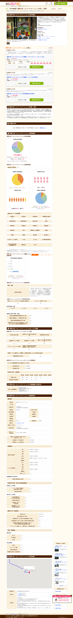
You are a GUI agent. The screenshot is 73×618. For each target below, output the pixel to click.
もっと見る (61, 585)
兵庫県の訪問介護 (58, 608)
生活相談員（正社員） (42, 39)
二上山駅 (19, 594)
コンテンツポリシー (21, 617)
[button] (29, 572)
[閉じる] (71, 595)
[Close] (34, 567)
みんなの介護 (8, 617)
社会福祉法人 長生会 (42, 29)
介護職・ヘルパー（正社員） (44, 38)
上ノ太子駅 (19, 593)
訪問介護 (18, 409)
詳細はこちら (43, 127)
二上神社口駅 (19, 595)
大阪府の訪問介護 (58, 591)
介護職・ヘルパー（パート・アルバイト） (47, 36)
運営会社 (12, 617)
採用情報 (15, 617)
